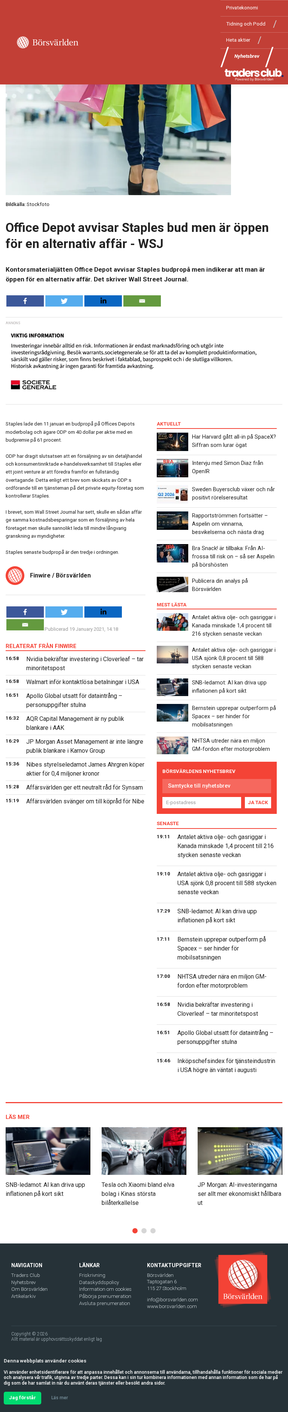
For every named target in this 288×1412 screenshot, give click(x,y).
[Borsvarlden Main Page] (47, 42)
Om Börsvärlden (29, 1289)
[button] (135, 1230)
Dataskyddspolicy (99, 1282)
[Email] (142, 301)
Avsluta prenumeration (104, 1303)
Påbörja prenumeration (105, 1296)
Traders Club (25, 1275)
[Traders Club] (254, 74)
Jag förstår (22, 1397)
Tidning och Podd (246, 24)
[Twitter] (64, 301)
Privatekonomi (242, 8)
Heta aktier (238, 40)
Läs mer (59, 1397)
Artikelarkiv (23, 1296)
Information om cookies (105, 1289)
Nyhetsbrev (247, 56)
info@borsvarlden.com (172, 1299)
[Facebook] (25, 301)
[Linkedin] (103, 301)
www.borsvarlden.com (172, 1306)
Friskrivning (92, 1275)
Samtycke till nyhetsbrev (199, 785)
